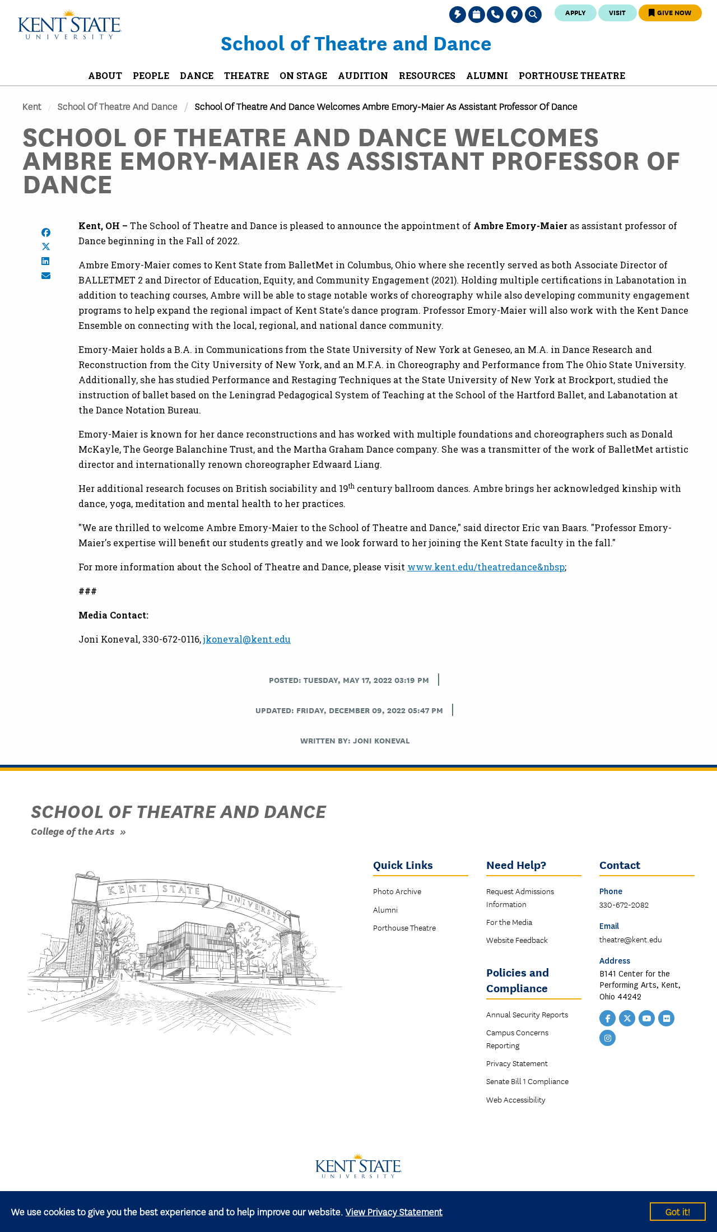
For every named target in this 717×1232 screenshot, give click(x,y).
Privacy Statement (517, 1063)
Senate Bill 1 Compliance (527, 1081)
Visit (617, 12)
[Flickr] (666, 1017)
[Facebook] (607, 1017)
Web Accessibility (516, 1099)
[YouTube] (647, 1017)
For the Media (509, 921)
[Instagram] (607, 1037)
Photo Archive (397, 891)
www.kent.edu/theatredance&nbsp (486, 567)
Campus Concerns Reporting (517, 1038)
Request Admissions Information (520, 897)
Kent (31, 106)
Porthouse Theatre (404, 927)
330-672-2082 (624, 904)
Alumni (385, 909)
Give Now (673, 12)
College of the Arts (72, 831)
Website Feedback (517, 939)
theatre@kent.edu (630, 939)
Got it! (677, 1211)
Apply (575, 12)
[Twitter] (627, 1017)
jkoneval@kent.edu (247, 639)
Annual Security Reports (527, 1014)
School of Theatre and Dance (356, 42)
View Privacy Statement (394, 1211)
